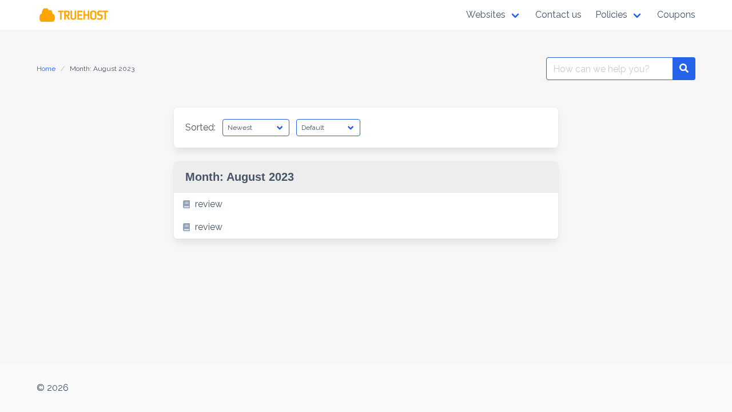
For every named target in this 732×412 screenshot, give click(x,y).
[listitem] (366, 204)
